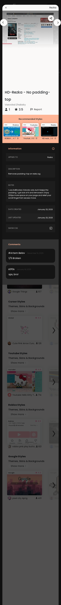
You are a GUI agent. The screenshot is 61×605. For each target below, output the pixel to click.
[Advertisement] (12, 302)
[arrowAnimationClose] (3, 22)
